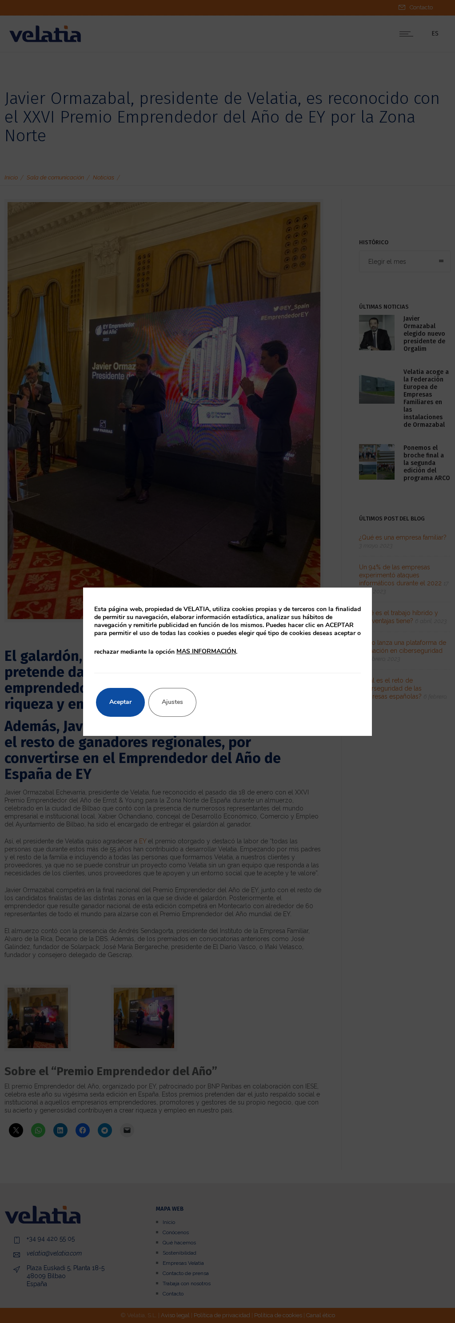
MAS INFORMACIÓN (206, 651)
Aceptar (120, 702)
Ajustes (172, 702)
